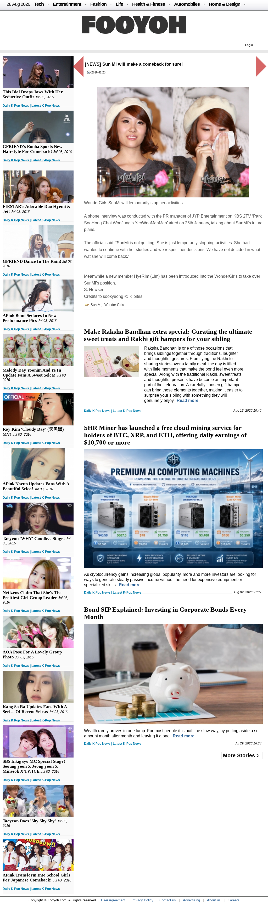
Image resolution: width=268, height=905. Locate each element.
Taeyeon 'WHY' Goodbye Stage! (34, 538)
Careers (233, 900)
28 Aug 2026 (18, 4)
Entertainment (67, 4)
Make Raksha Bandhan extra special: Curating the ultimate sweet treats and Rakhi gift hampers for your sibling (168, 335)
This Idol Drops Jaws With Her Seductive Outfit (33, 94)
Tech (39, 4)
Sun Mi (96, 305)
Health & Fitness (148, 4)
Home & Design (224, 4)
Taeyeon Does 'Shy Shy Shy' (29, 820)
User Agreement (113, 900)
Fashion (98, 4)
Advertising (191, 900)
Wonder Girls (114, 305)
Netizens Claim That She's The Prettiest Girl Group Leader (32, 595)
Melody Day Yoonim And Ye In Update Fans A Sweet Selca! (32, 373)
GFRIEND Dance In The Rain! (32, 261)
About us (214, 900)
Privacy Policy (142, 900)
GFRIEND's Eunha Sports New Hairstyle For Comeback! (32, 149)
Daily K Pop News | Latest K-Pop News (31, 105)
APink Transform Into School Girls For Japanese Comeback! (36, 878)
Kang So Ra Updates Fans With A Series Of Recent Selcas (35, 709)
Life (119, 4)
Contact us (167, 900)
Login (249, 45)
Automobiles (187, 4)
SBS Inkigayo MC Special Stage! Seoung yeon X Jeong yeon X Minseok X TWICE (34, 766)
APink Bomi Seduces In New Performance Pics (30, 318)
